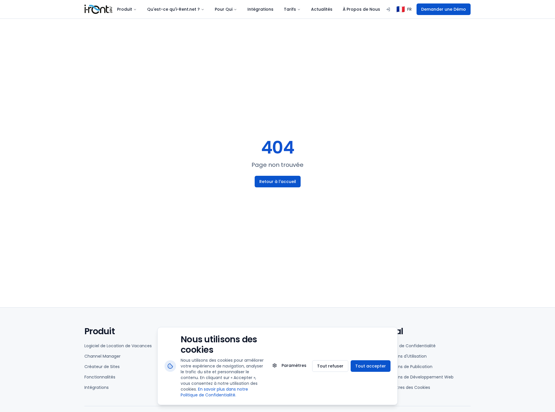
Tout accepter (370, 366)
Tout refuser (330, 366)
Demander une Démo (443, 9)
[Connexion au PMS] (388, 9)
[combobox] (404, 9)
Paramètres (294, 365)
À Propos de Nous (361, 9)
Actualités (321, 9)
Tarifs (290, 9)
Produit (124, 9)
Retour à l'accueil (277, 181)
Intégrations (260, 9)
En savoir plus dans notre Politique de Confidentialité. (214, 392)
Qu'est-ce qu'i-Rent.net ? (173, 9)
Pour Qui (223, 9)
